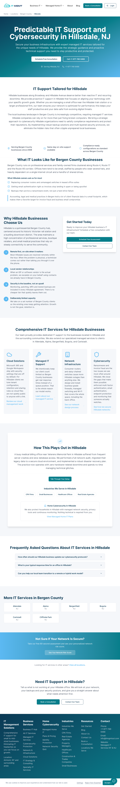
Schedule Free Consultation (46, 59)
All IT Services (29, 733)
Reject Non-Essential (93, 783)
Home (6, 14)
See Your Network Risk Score (60, 653)
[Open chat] (114, 781)
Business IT (35, 5)
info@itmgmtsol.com (110, 738)
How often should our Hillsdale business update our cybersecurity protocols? (53, 557)
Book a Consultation (93, 6)
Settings (80, 783)
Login (112, 6)
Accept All (108, 783)
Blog (78, 5)
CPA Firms (30, 494)
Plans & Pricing (49, 736)
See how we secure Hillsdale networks (102, 408)
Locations (14, 14)
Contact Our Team (89, 246)
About (70, 5)
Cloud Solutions (30, 757)
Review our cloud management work (15, 402)
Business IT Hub (30, 729)
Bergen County (26, 14)
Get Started (86, 726)
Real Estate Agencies (86, 494)
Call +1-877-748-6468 (76, 59)
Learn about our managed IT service (44, 397)
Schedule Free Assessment (89, 239)
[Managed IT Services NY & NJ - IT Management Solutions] (13, 5)
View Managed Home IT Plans (60, 516)
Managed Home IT (54, 5)
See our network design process (72, 406)
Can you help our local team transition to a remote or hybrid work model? (50, 573)
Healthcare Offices (65, 494)
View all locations (77, 665)
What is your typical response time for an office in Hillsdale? (45, 565)
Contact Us (86, 737)
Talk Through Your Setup (60, 479)
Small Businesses (46, 494)
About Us (85, 734)
